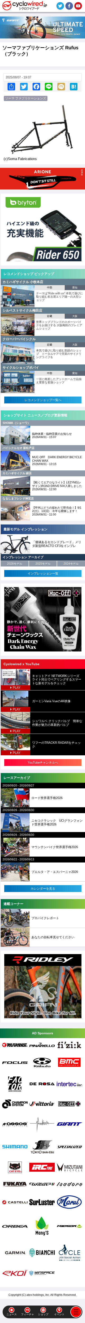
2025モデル (43, 563)
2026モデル (14, 563)
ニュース (11, 1314)
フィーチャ (27, 1314)
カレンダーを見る (43, 888)
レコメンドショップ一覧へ (43, 400)
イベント (59, 1314)
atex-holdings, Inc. (38, 1295)
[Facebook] (36, 86)
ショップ (43, 1314)
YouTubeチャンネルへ (43, 762)
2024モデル (71, 563)
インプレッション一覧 (43, 573)
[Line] (48, 86)
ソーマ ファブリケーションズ (25, 98)
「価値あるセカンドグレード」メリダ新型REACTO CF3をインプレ (56, 544)
